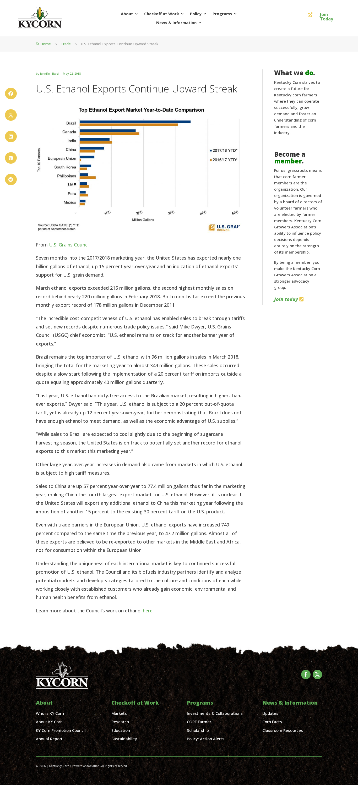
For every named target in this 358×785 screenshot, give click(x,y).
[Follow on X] (317, 674)
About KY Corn (49, 721)
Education (120, 730)
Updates (270, 713)
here (148, 610)
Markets (119, 713)
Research (120, 721)
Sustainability (124, 738)
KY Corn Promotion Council (61, 730)
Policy (196, 13)
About (127, 13)
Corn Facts (272, 721)
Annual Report (49, 738)
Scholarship (198, 730)
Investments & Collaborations (215, 713)
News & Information (176, 22)
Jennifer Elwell (49, 73)
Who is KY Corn (50, 713)
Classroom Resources (282, 730)
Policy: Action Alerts (205, 738)
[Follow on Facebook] (306, 674)
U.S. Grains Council (69, 244)
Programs (222, 13)
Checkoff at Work (161, 13)
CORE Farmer (199, 721)
